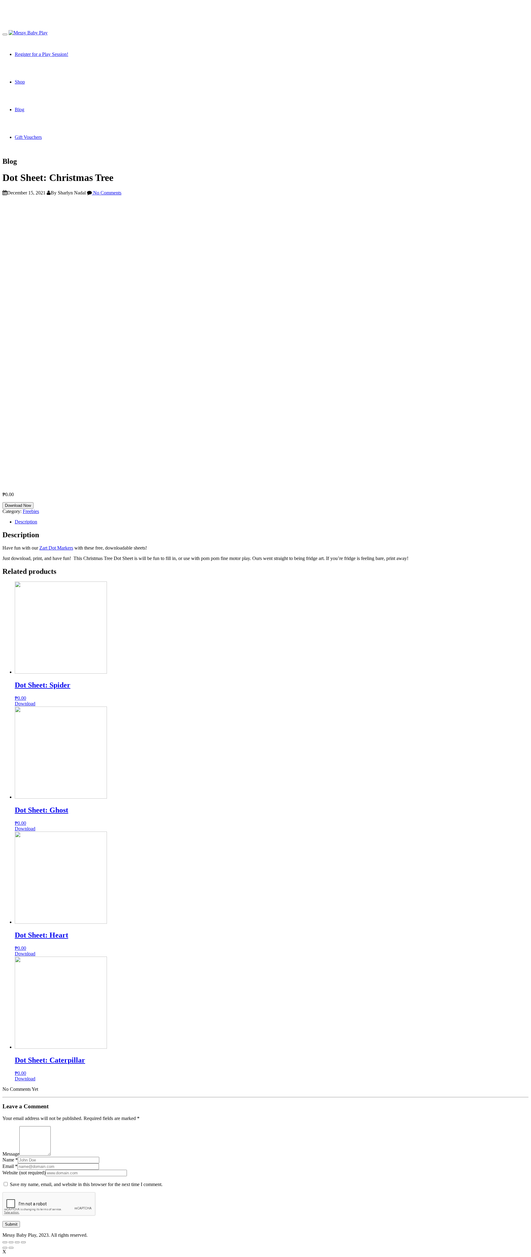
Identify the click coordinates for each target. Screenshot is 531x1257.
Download (25, 703)
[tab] (272, 522)
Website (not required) (23, 1172)
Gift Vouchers (28, 137)
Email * (10, 1166)
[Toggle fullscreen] (17, 1242)
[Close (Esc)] (4, 1242)
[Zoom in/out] (23, 1242)
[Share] (11, 1242)
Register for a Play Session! (41, 54)
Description (26, 521)
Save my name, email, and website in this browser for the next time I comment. (86, 1184)
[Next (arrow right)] (11, 1248)
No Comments (106, 192)
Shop (20, 81)
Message (10, 1154)
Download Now (18, 505)
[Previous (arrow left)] (4, 1248)
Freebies (31, 511)
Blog (19, 109)
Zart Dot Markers (56, 547)
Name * (10, 1159)
